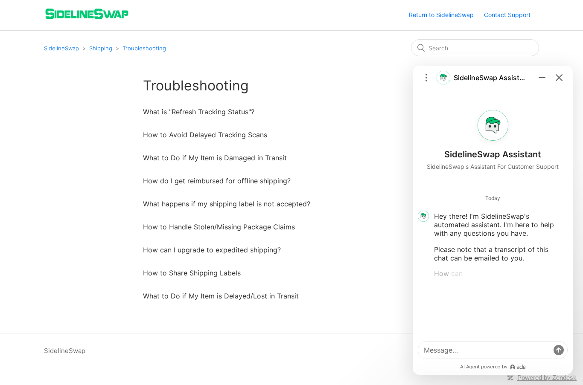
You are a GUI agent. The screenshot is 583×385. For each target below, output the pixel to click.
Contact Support (507, 14)
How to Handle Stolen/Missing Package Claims (219, 227)
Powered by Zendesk (547, 377)
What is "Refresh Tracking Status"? (198, 111)
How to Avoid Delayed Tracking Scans (205, 134)
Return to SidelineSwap (441, 14)
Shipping (100, 48)
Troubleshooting (144, 48)
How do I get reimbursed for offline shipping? (217, 181)
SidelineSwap (61, 48)
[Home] (86, 19)
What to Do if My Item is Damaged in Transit (215, 157)
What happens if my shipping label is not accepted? (226, 204)
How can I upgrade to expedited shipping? (212, 250)
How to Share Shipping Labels (192, 273)
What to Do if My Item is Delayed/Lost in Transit (221, 296)
